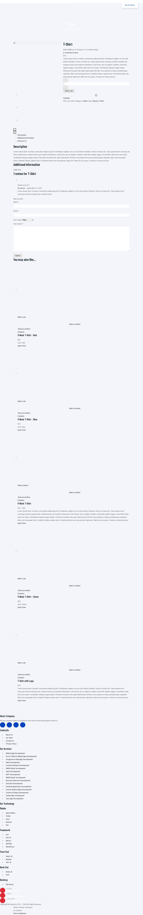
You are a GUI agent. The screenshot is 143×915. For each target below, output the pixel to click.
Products (71, 30)
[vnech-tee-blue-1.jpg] (24, 107)
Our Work (81, 5)
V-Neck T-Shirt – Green (28, 596)
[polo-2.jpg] (24, 120)
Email (16, 211)
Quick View (22, 346)
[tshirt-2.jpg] (36, 65)
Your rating (17, 220)
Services (92, 5)
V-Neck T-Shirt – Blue (27, 419)
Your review (18, 224)
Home (64, 30)
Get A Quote (130, 5)
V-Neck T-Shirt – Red (27, 335)
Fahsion (95, 101)
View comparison (19, 913)
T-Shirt (101, 101)
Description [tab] (22, 135)
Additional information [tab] (26, 138)
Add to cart (69, 91)
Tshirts (85, 101)
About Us (102, 5)
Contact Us (113, 5)
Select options (23, 485)
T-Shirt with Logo (26, 680)
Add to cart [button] (22, 317)
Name (16, 202)
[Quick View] (18, 320)
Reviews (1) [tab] (22, 141)
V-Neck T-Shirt (24, 503)
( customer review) (70, 53)
